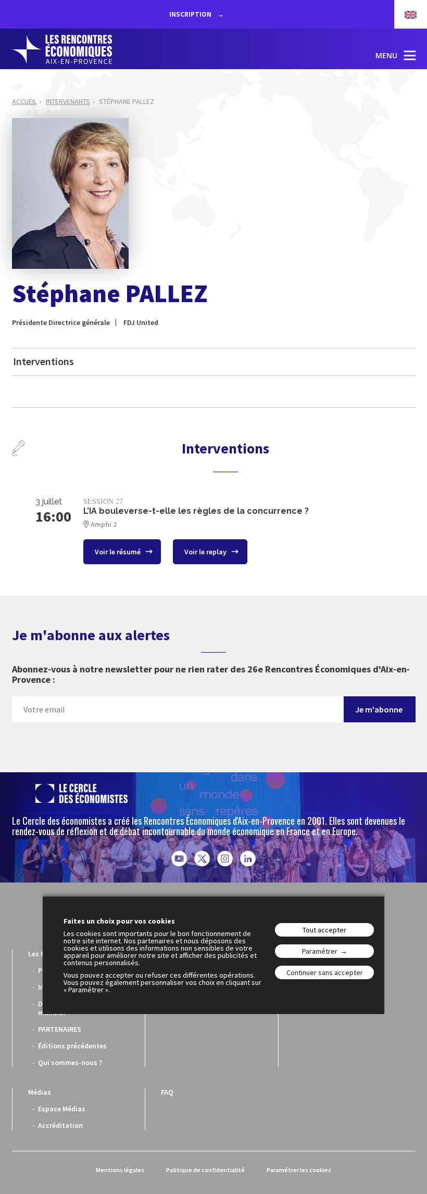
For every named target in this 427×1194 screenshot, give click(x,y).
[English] (405, 14)
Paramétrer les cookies (299, 1170)
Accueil (24, 101)
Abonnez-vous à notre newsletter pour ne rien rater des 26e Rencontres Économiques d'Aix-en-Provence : (211, 674)
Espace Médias (61, 1108)
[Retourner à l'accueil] (62, 49)
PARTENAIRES (59, 1029)
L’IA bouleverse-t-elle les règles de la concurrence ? (196, 511)
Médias (39, 1092)
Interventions (43, 361)
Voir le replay (206, 551)
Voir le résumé (118, 551)
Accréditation (60, 1125)
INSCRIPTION (191, 14)
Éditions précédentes (72, 1045)
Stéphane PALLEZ (126, 101)
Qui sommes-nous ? (70, 1062)
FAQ (167, 1092)
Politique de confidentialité (205, 1170)
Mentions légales (120, 1170)
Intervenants (68, 101)
